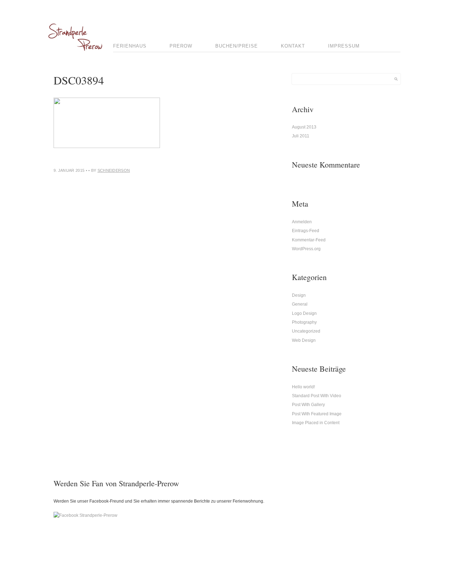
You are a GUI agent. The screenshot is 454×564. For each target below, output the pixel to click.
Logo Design (304, 313)
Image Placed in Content (315, 422)
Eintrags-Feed (305, 230)
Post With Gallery (308, 404)
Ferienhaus (129, 46)
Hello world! (303, 386)
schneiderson (114, 170)
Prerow (181, 46)
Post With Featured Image (317, 413)
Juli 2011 (300, 135)
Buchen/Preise (236, 46)
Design (299, 295)
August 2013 (304, 127)
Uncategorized (306, 331)
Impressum (344, 46)
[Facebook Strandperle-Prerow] (85, 515)
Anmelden (302, 221)
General (300, 304)
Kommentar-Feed (309, 239)
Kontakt (293, 46)
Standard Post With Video (316, 395)
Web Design (304, 340)
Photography (304, 322)
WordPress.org (306, 248)
